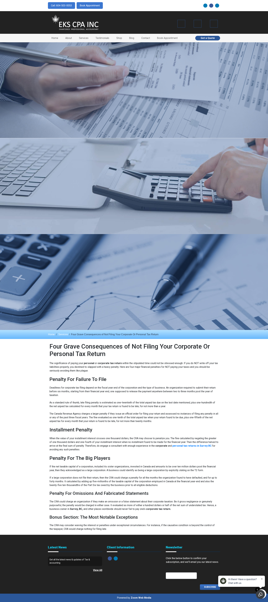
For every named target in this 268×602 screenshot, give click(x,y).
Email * (169, 568)
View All (97, 570)
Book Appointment (90, 5)
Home (54, 38)
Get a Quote (208, 38)
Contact (145, 38)
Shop (119, 38)
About (68, 38)
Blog (131, 38)
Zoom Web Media (141, 597)
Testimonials (102, 38)
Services (83, 38)
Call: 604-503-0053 (61, 5)
